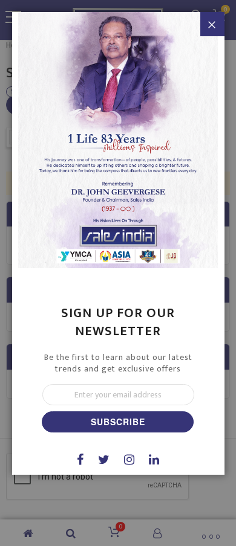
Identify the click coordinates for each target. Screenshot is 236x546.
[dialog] (118, 273)
